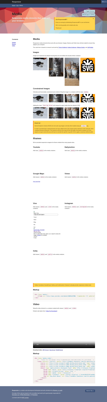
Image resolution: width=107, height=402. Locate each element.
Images (14, 42)
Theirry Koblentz (62, 47)
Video (13, 45)
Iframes (14, 44)
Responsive (16, 2)
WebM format (59, 350)
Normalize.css (15, 394)
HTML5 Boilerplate (25, 394)
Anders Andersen (71, 47)
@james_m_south (57, 390)
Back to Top (89, 390)
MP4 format (46, 350)
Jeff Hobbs (90, 47)
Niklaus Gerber (81, 47)
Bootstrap (35, 394)
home (13, 5)
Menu (103, 1)
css (17, 5)
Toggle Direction (90, 11)
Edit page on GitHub (89, 14)
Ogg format (52, 350)
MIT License (25, 397)
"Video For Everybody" (51, 311)
